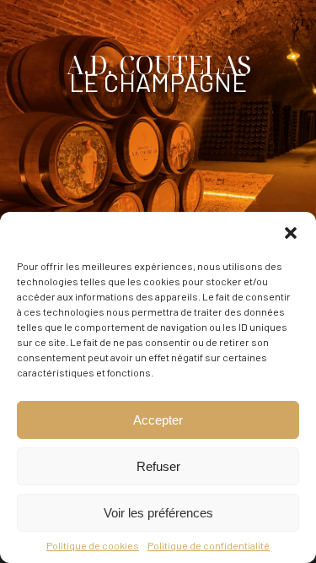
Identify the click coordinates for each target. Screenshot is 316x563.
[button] (290, 233)
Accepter (158, 420)
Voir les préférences (158, 513)
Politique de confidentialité (208, 545)
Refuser (158, 466)
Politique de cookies (92, 545)
